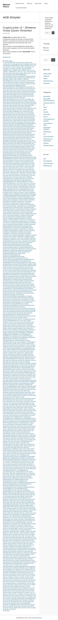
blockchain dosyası (20, 146)
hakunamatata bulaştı (15, 355)
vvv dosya (27, 575)
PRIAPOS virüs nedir (7, 459)
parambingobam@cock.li (9, 444)
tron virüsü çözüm (7, 535)
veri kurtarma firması (8, 567)
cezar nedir (22, 172)
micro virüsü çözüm (13, 415)
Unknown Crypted (26, 557)
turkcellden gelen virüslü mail (9, 552)
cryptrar (32, 236)
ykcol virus (8, 598)
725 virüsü (10, 82)
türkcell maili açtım (12, 551)
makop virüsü (9, 407)
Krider (27, 389)
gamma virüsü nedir (12, 328)
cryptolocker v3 (31, 219)
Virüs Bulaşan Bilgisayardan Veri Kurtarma (12, 571)
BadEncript (24, 125)
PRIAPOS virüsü (16, 459)
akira (7, 100)
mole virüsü (11, 421)
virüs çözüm (6, 572)
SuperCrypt (19, 520)
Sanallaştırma (47, 131)
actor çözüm (6, 89)
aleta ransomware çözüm (18, 102)
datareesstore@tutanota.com (26, 247)
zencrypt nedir (9, 606)
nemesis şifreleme (22, 428)
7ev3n (33, 83)
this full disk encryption (12, 528)
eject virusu (8, 285)
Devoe (10, 265)
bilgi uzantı (23, 132)
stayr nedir (20, 517)
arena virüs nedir (26, 109)
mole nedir (28, 419)
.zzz (32, 73)
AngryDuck (5, 106)
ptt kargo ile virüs (15, 462)
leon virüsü (24, 395)
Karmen (23, 381)
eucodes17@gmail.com (16, 302)
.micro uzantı (8, 73)
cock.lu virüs (22, 176)
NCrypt (15, 427)
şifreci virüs (22, 505)
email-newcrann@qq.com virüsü (20, 288)
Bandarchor (30, 125)
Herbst (13, 363)
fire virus (7, 317)
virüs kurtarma (21, 572)
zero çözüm (24, 606)
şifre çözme (19, 502)
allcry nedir (11, 105)
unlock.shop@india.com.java (20, 558)
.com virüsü (18, 68)
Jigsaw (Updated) (14, 378)
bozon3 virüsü (23, 152)
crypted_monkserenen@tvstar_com (26, 198)
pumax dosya (29, 467)
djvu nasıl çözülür (15, 268)
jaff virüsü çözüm (20, 373)
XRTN (32, 590)
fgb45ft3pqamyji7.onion (8, 308)
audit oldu (26, 117)
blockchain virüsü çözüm (9, 147)
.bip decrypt (8, 67)
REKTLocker (6, 485)
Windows (46, 143)
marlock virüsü (31, 409)
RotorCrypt (5, 494)
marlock (25, 409)
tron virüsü (32, 534)
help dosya (27, 360)
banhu (4, 126)
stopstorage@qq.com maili (9, 520)
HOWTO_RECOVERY (15, 367)
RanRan (31, 471)
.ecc (31, 70)
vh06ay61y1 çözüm (24, 567)
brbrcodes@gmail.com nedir (29, 157)
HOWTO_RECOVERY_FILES (27, 367)
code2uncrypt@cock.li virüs (20, 178)
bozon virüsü (12, 152)
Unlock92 (5, 560)
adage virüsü (6, 91)
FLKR (15, 319)
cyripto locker (17, 241)
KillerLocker (21, 384)
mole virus (5, 421)
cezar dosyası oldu (14, 172)
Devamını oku (6, 57)
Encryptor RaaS (13, 297)
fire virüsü (12, 317)
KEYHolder (5, 384)
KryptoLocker (28, 392)
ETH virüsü (32, 300)
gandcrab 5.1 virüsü (16, 329)
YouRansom (6, 604)
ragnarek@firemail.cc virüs (9, 471)
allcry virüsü (17, 105)
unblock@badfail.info (25, 555)
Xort (30, 590)
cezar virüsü (28, 172)
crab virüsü (15, 187)
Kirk (31, 384)
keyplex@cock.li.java (13, 384)
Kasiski (27, 381)
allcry (7, 105)
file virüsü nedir (9, 312)
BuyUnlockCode (26, 163)
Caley (33, 164)
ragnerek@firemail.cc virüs (22, 471)
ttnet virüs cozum (7, 541)
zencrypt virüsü (17, 606)
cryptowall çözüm (7, 235)
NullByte (21, 438)
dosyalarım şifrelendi (18, 280)
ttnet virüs (31, 540)
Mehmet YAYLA (6, 6)
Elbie (22, 285)
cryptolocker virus (7, 221)
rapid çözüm (32, 473)
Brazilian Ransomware (8, 157)
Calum (9, 166)
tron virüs (27, 534)
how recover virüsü (12, 364)
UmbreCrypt (16, 555)
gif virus (19, 343)
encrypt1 (5, 289)
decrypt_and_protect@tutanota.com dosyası (13, 256)
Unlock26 (30, 558)
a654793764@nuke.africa (9, 86)
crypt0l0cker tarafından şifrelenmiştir (11, 195)
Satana (4, 497)
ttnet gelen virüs (17, 540)
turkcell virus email (28, 551)
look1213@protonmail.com (23, 403)
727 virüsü (27, 83)
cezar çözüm (32, 170)
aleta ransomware (7, 102)
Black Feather (6, 141)
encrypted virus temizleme (9, 294)
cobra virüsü (9, 175)
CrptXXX (24, 190)
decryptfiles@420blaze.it (14, 260)
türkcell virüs (20, 551)
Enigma (19, 297)
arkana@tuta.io (16, 111)
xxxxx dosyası (28, 595)
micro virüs (5, 415)
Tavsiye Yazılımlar (48, 136)
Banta (25, 126)
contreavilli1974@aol (23, 186)
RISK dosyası (30, 491)
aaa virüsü (29, 86)
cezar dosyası (6, 172)
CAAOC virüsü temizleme (18, 164)
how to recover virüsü (24, 366)
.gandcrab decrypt (12, 71)
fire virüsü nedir (18, 317)
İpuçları (10, 60)
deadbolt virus (6, 251)
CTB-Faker (26, 239)
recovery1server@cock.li (25, 483)
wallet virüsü (6, 578)
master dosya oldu (27, 410)
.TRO (24, 73)
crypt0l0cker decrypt (18, 193)
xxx (31, 592)
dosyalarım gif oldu (16, 279)
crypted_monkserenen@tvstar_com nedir (12, 199)
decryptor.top (32, 262)
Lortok (32, 403)
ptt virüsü (16, 467)
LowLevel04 (11, 404)
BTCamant (5, 163)
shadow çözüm (17, 499)
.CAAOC (13, 67)
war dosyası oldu (16, 580)
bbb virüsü (13, 128)
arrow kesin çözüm (19, 112)
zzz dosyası (6, 609)
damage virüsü (6, 244)
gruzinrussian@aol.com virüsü (28, 349)
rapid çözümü (6, 474)
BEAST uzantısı (6, 129)
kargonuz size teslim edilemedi (21, 380)
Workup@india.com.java (16, 587)
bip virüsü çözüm (25, 137)
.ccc (33, 67)
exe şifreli (26, 302)
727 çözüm (16, 83)
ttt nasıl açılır (25, 543)
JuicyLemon (6, 380)
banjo (7, 126)
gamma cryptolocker (12, 325)
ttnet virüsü (22, 541)
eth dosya (9, 299)
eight (26, 283)
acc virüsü (15, 88)
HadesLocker (6, 355)
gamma (4, 325)
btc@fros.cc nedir (19, 161)
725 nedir (5, 82)
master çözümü (12, 410)
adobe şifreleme (13, 94)
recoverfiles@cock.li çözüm (9, 482)
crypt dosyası (20, 192)
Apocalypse (28, 106)
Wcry (7, 581)
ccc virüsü (25, 167)
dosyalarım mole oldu (8, 280)
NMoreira (8, 436)
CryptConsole (14, 198)
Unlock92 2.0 (11, 560)
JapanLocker (15, 375)
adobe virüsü (6, 96)
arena (25, 108)
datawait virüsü (21, 248)
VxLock (31, 577)
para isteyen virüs (25, 442)
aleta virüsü (27, 102)
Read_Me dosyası (7, 477)
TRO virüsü (16, 532)
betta (28, 129)
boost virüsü (6, 151)
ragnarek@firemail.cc (23, 470)
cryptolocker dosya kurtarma (23, 209)
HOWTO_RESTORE (7, 369)
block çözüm (10, 143)
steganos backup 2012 (28, 517)
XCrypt (23, 590)
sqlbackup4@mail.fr (26, 515)
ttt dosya (28, 541)
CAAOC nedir (9, 164)
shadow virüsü (23, 500)
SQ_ (11, 515)
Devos (17, 265)
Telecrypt (28, 523)
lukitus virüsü (9, 406)
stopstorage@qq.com (29, 519)
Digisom (16, 267)
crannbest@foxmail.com (13, 189)
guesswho (5, 352)
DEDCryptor (24, 264)
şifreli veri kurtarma (23, 509)
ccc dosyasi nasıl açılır (12, 167)
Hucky (13, 369)
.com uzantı (12, 68)
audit (15, 117)
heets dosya (28, 358)
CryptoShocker (13, 231)
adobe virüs (20, 94)
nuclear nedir (32, 436)
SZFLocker (29, 522)
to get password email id (25, 529)
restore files (19, 487)
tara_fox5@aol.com (7, 523)
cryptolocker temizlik (13, 219)
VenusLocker (27, 563)
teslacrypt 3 (20, 525)
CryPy (18, 239)
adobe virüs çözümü (28, 94)
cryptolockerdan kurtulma (27, 227)
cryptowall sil (28, 235)
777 (31, 83)
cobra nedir (29, 173)
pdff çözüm (13, 447)
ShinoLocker (9, 502)
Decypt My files (17, 264)
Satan (31, 496)
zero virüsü (5, 607)
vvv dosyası (10, 577)
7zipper (7, 85)
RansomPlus (13, 473)
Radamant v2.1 (14, 470)
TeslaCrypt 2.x (13, 525)
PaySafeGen (16, 445)
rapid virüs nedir (19, 474)
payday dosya (22, 444)
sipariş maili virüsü (17, 511)
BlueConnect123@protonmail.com (23, 147)
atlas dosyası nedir (21, 115)
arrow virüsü (21, 114)
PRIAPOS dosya (6, 457)
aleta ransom (31, 100)
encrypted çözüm (26, 289)
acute (29, 89)
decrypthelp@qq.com (25, 260)
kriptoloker (11, 392)
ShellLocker (30, 500)
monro (15, 421)
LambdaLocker (10, 393)
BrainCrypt (5, 155)
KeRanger (5, 383)
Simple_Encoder (32, 509)
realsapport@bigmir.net (8, 479)
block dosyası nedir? (26, 143)
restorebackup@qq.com (28, 487)
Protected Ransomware (15, 461)
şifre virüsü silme (14, 503)
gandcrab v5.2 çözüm (17, 335)
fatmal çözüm (31, 305)
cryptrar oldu (13, 238)
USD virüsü (8, 561)
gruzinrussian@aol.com (17, 348)
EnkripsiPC (31, 297)
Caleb (26, 164)
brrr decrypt (22, 158)
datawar (28, 248)
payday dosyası (30, 444)
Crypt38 (8, 198)
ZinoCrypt (24, 607)
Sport (8, 515)
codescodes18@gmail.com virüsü (24, 181)
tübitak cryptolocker (27, 545)
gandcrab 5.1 (30, 328)
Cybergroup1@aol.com (8, 241)
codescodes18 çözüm (15, 180)
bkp (30, 140)
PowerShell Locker (24, 456)
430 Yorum (7, 610)
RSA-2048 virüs (21, 494)
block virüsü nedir (11, 146)
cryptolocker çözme (7, 207)
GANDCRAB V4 (22, 332)
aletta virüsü (18, 103)
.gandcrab (5, 71)
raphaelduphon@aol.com (22, 473)
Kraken (19, 387)
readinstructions (15, 477)
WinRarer (16, 586)
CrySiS (21, 239)
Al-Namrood (12, 100)
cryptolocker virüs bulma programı (20, 221)
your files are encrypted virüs (15, 601)
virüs (34, 569)
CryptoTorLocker (21, 231)
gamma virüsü (11, 326)
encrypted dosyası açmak (9, 293)
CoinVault (25, 183)
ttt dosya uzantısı (12, 543)
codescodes (31, 178)
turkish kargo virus (10, 554)
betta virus (21, 131)
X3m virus (12, 590)
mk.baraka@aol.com (8, 418)
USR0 (21, 561)
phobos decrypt (11, 450)
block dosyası (17, 143)
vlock (19, 575)
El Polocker (17, 285)
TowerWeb (22, 531)
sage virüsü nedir (16, 496)
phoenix (21, 451)
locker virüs (27, 399)
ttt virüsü (20, 545)
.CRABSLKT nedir (16, 70)
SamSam (22, 496)
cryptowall (28, 231)
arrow (21, 111)
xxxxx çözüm (21, 595)
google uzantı (28, 346)
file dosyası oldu (25, 311)
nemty (14, 430)
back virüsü (12, 123)
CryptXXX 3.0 (6, 239)
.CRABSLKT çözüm (7, 70)
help (23, 360)
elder (28, 285)
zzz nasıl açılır (12, 609)
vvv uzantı (15, 577)
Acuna (25, 89)
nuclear (19, 436)
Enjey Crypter (25, 297)
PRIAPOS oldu (23, 457)
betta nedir (16, 131)
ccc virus (20, 167)
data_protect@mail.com (8, 245)
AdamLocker (33, 91)
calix (4, 166)
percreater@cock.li (7, 448)
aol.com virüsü (21, 106)
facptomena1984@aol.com (17, 303)
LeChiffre (14, 395)
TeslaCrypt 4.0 (6, 526)
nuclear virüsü (12, 438)
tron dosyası (15, 534)
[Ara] (53, 60)
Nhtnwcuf (13, 435)
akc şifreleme (28, 99)
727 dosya (21, 83)
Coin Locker (19, 183)
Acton (30, 88)
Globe (4, 344)
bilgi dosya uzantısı (15, 132)
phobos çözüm (26, 448)
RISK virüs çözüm (12, 493)
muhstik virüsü (19, 425)
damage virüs (29, 242)
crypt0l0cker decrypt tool (30, 193)
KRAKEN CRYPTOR (26, 387)
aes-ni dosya (10, 97)
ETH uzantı (13, 300)
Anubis (10, 106)
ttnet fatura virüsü (17, 538)
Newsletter (46, 83)
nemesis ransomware (12, 428)
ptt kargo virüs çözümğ (12, 464)
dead (26, 250)
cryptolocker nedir (7, 213)
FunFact (11, 322)
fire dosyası (30, 315)
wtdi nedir (9, 589)
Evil (23, 302)
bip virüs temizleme (10, 137)
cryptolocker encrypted (19, 210)
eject (4, 285)
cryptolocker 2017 (14, 204)
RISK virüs (5, 493)
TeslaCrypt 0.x (6, 525)
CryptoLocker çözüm (18, 207)
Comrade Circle (13, 186)
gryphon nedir (22, 351)
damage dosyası (7, 242)
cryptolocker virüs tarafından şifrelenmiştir (20, 222)
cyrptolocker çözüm (26, 241)
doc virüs (5, 271)
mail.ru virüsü (25, 406)
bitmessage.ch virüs (7, 140)
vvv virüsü (26, 577)
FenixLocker (22, 306)
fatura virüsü (6, 306)
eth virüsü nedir (6, 302)
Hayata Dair (46, 114)
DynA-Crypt (25, 282)
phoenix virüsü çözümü (26, 453)
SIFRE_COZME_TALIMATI (13, 505)
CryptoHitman (13, 202)
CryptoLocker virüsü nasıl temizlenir (14, 224)
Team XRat (23, 523)
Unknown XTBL (9, 558)
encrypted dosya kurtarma (13, 291)
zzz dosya (33, 607)
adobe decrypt (17, 92)
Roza (10, 494)
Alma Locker (24, 105)
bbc (17, 128)
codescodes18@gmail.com (9, 181)
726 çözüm (16, 82)
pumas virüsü (22, 467)
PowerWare (32, 456)
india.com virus (6, 370)
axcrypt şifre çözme (7, 120)
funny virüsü (10, 323)
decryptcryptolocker (18, 259)
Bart (32, 126)
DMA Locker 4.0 (12, 270)
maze (27, 412)
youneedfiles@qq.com (30, 598)
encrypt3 (14, 289)
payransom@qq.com (8, 445)
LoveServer (5, 404)
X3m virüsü (18, 590)
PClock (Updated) (28, 445)
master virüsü (19, 412)
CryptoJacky (21, 202)
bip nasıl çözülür (28, 135)
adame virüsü (26, 91)
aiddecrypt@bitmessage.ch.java (10, 99)
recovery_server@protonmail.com (11, 483)
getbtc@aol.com (23, 338)
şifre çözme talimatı (26, 502)
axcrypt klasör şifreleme (29, 118)
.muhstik (21, 73)
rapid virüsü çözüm (11, 476)
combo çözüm (16, 184)
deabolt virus (21, 250)
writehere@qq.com (27, 587)
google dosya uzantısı (19, 346)
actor (34, 88)
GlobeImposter (13, 344)
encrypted (19, 289)
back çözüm (13, 121)
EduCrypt (18, 283)
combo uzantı (31, 184)
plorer (8, 454)
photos (34, 453)
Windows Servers (48, 145)
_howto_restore (6, 63)
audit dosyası (20, 117)
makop (30, 406)
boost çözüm (6, 149)
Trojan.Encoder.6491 (24, 532)
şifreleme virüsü (29, 505)
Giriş (44, 158)
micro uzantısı (32, 413)
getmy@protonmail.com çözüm (22, 340)
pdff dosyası (20, 447)
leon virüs (19, 395)
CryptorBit (25, 230)
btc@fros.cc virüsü (28, 161)
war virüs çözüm (29, 580)
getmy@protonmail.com (8, 340)
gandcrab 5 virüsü (22, 328)
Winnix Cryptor (10, 586)
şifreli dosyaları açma (13, 509)
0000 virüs (25, 79)
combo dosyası (24, 184)
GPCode (9, 348)
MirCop (12, 416)
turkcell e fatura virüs (21, 549)
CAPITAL (21, 166)
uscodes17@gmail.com (26, 560)
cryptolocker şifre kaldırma (13, 215)
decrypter (5, 260)
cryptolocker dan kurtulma (9, 209)
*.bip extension (9, 77)
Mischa (21, 416)
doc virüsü (10, 271)
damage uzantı (21, 242)
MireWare (16, 416)
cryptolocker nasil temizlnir (12, 212)
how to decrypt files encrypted (25, 364)
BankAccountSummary (15, 126)
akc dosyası (21, 99)
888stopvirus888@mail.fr (16, 85)
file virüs (31, 311)
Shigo (4, 502)
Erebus (4, 299)
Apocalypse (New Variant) (9, 108)
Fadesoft (26, 303)
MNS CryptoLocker (10, 419)
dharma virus (10, 267)
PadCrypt (18, 442)
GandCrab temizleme (13, 332)
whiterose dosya (27, 584)
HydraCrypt (19, 369)
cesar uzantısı (19, 170)
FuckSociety (6, 322)
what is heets (10, 584)
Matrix (24, 412)
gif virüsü (23, 343)
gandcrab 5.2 (25, 329)
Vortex (22, 575)
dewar (21, 265)
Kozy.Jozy (24, 386)
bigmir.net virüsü (7, 132)
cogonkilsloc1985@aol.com (9, 183)
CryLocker (5, 192)
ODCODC (8, 439)
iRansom (8, 372)
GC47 (13, 337)
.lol (21, 71)
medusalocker (10, 413)
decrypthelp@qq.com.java (9, 262)
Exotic (30, 302)
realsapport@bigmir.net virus (21, 479)
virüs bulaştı (26, 571)
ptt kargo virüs (22, 462)
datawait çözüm (6, 248)
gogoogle (32, 344)
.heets (19, 71)
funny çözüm (20, 322)
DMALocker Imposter (22, 270)
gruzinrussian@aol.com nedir (13, 349)
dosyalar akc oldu (16, 274)
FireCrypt (25, 317)
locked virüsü (15, 399)
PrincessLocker (24, 459)
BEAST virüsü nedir (21, 129)
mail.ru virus (19, 406)
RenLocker (17, 485)
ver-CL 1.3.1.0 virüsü (13, 564)
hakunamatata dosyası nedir (27, 355)
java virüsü (27, 377)
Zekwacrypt (27, 604)
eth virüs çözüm (25, 300)
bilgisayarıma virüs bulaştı (23, 134)
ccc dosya (26, 166)
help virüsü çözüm (13, 361)
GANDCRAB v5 (30, 332)
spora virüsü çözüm (14, 514)
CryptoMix (5, 230)
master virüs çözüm (10, 412)
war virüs (23, 580)
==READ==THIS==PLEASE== (15, 79)
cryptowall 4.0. (27, 233)
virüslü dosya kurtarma (21, 574)
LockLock (17, 401)
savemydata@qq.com (12, 497)
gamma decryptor (21, 325)
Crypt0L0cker (31, 192)
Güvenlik (6, 60)
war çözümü (25, 578)
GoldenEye (5, 346)
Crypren (15, 192)
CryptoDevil (13, 201)
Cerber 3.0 (5, 169)
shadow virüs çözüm (15, 500)
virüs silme (27, 572)
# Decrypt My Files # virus (19, 77)
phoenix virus (9, 453)
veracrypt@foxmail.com (8, 566)
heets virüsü (14, 360)
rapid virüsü (26, 474)
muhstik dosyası (10, 424)
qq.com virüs (26, 468)
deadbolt (30, 250)
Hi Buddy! (28, 363)
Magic (13, 406)
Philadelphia (15, 448)
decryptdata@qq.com (29, 259)
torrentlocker (6, 531)
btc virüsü (20, 160)
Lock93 (22, 398)
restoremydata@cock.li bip (20, 488)
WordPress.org (47, 165)
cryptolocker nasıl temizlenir (26, 212)
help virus (33, 360)
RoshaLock (32, 493)
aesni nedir (22, 97)
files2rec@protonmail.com (23, 314)
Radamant (7, 470)
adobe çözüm (9, 92)
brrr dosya (28, 158)
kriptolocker (5, 392)
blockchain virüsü (29, 146)
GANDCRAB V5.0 (7, 334)
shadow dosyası (26, 499)
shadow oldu (6, 500)
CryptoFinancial (20, 201)
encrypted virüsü (20, 294)
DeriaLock (30, 264)
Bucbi (9, 163)
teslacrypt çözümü (23, 526)
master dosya (19, 410)
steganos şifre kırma (19, 519)
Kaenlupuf (11, 380)
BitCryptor (28, 138)
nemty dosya (20, 430)
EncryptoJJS (6, 297)
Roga (24, 493)
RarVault (27, 476)
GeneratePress (38, 617)
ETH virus (18, 300)
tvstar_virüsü (6, 555)
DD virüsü (12, 250)
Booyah (11, 151)
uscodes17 (17, 560)
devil (7, 265)
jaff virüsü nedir (28, 373)
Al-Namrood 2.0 (19, 100)
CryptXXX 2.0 (32, 238)
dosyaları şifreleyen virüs (25, 276)
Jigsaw (7, 378)
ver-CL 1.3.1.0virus (23, 564)
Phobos (20, 448)
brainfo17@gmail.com (13, 155)
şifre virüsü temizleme (24, 503)
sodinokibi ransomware (19, 512)
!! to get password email (16, 63)
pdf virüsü (8, 447)
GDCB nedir (32, 337)
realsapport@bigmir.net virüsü (10, 480)
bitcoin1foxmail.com (10, 138)
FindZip (20, 315)
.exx (33, 70)
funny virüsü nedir (17, 323)
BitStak (14, 140)
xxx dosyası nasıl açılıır (28, 593)
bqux (29, 152)
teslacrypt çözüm (14, 526)
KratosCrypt (23, 389)
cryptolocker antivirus (11, 205)
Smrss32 (5, 512)
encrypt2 (9, 289)
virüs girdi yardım (13, 572)
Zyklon (28, 607)
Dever (4, 265)
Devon (13, 265)
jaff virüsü (13, 373)
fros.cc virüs (23, 320)
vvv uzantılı (21, 577)
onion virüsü (16, 441)
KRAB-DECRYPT (13, 387)
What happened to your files (24, 583)
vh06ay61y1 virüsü (19, 569)
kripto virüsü (17, 390)
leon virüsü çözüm (31, 395)
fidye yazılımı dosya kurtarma (14, 311)
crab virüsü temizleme (24, 187)
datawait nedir (14, 248)
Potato (11, 456)
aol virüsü (14, 106)
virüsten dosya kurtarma (11, 575)
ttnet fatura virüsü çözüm (28, 538)
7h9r (4, 85)
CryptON (20, 230)
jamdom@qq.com (7, 375)
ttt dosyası (19, 543)
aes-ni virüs (16, 97)
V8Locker (28, 561)
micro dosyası (17, 413)
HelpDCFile (27, 361)
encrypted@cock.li (22, 296)
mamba (16, 409)
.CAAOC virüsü (27, 67)
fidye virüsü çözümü (24, 309)
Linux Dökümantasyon (21, 7)
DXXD (20, 282)
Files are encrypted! (18, 312)
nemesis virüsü (30, 428)
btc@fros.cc (12, 161)
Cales (29, 164)
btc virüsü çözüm (27, 160)
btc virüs (15, 160)
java (20, 375)
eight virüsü (31, 283)
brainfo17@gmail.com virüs (25, 155)
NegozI (19, 427)
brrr (18, 158)
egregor (23, 283)
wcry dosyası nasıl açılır (21, 581)
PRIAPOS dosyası (15, 457)
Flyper (18, 319)
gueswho (5, 354)
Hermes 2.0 (22, 363)
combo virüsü (6, 186)
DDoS (16, 250)
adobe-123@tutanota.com (16, 96)
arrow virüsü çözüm (29, 114)
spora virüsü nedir (24, 514)
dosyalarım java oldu (27, 279)
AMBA (32, 105)
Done (19, 271)
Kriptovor (22, 392)
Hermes (17, 363)
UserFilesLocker (15, 561)
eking (13, 285)
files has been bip (28, 312)
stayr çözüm (14, 517)
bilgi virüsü (28, 132)
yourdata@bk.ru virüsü (14, 604)
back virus (29, 121)
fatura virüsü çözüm (14, 306)
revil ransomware (18, 491)
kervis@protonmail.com (13, 383)
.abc (35, 65)
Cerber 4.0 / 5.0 (12, 169)
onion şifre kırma (28, 439)
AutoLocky (20, 118)
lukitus (16, 404)
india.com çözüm (30, 369)
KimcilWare (27, 384)
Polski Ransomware (24, 454)
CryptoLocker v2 (23, 219)
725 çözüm (17, 80)
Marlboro (21, 409)
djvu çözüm (27, 267)
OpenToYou (5, 442)
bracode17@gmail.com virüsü (24, 154)
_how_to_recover (20, 62)
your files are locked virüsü (12, 603)
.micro (24, 71)
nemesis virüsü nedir (7, 430)
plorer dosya (13, 454)
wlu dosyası (22, 586)
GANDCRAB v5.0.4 (7, 335)
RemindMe (11, 485)
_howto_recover (28, 62)
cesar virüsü (25, 170)
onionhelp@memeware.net (26, 441)
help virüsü (5, 361)
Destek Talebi (38, 3)
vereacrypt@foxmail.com (21, 566)
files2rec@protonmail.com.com (10, 315)
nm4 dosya (25, 435)
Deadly (19, 251)
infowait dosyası (28, 370)
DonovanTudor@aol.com (26, 271)
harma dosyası (28, 357)
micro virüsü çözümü (23, 415)
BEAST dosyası (30, 128)
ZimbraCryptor (17, 607)
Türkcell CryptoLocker (11, 549)
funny (15, 322)
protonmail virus (25, 461)
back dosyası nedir (21, 121)
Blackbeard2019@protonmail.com (25, 141)
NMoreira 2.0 (14, 436)
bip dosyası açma (11, 135)
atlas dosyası (13, 115)
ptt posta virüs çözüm (16, 465)
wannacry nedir (18, 578)
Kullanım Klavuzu (20, 3)
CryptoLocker (6, 204)
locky (22, 401)
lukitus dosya (22, 404)
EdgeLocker (12, 283)
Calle (7, 166)
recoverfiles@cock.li (22, 480)
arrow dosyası (10, 112)
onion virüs (10, 441)
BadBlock (19, 125)
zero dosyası (31, 606)
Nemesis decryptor (26, 427)
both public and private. (19, 151)
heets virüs (8, 360)
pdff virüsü (26, 447)
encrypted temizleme (29, 293)
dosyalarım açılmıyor (19, 277)
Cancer (17, 166)
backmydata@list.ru (31, 123)
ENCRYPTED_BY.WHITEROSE (10, 296)
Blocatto (5, 143)
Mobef (17, 419)
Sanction (27, 496)
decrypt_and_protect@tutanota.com (11, 254)
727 (12, 83)
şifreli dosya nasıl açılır (22, 508)
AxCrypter (24, 120)
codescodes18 (6, 180)
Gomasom (11, 346)
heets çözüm (21, 358)
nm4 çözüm (19, 435)
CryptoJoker (27, 202)
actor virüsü (18, 89)
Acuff (22, 89)
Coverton (30, 186)
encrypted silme (19, 293)
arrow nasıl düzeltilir (28, 112)
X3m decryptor (6, 590)
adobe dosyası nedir (26, 92)
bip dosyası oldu (20, 135)
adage (32, 89)
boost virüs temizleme (28, 149)
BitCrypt (18, 138)
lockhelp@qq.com (10, 401)
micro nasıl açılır (25, 413)
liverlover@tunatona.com (9, 398)
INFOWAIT (13, 370)
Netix (19, 431)
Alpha (28, 105)
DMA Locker (27, 268)
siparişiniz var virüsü (27, 511)
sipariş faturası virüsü (8, 511)
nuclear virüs (6, 438)
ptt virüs (11, 467)
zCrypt (22, 604)
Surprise (24, 520)
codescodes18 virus (26, 180)
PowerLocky (17, 456)
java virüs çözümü (20, 377)
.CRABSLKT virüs (25, 70)
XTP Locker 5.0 (26, 592)
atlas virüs (5, 117)
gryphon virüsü (29, 351)
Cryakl (28, 190)
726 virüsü (8, 83)
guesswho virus (20, 352)
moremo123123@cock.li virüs (25, 421)
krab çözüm (30, 386)
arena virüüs (9, 111)
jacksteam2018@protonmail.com (27, 372)
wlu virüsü (27, 586)
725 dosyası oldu (31, 80)
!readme (22, 65)
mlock (4, 419)
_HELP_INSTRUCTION (9, 62)
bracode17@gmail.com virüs (9, 154)
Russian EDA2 (28, 494)
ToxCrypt (27, 531)
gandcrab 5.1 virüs (7, 329)
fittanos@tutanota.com (8, 319)
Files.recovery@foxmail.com (9, 314)
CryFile (32, 190)
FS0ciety (29, 320)
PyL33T (14, 468)
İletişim (46, 3)
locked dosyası (28, 398)
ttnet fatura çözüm (20, 537)
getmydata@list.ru (21, 341)
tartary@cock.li (16, 523)
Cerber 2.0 (30, 167)
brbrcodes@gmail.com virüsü (10, 158)
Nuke (17, 438)
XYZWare (8, 596)
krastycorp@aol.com (15, 389)
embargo (31, 288)
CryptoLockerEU (23, 228)
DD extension (6, 250)
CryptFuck (25, 199)
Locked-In (21, 399)
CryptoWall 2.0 (6, 233)
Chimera (34, 172)
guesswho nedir (12, 352)
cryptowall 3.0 (13, 233)
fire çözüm (24, 315)
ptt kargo (8, 462)
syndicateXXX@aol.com (20, 522)
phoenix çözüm (27, 451)
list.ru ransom (6, 396)
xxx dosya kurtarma (11, 593)
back (9, 121)
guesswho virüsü (29, 352)
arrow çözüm (26, 111)
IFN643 (24, 369)
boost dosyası (13, 149)
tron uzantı (21, 534)
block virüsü (23, 144)
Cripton (20, 190)
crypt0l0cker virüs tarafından (23, 196)
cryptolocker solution (20, 216)
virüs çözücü (32, 571)
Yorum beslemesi (48, 163)
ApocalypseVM (19, 108)
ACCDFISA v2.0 (22, 88)
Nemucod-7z (14, 431)
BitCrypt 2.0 (23, 138)
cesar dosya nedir (29, 169)
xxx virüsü (15, 595)
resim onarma (23, 485)
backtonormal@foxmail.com (9, 125)
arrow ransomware (7, 114)
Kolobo (4, 386)
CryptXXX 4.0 (13, 239)
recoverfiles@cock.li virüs (22, 482)
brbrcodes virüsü (18, 157)
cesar (23, 169)
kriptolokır (17, 392)
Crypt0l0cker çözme (8, 193)
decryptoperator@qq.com (22, 262)
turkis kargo (20, 552)
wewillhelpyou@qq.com (11, 583)
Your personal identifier (24, 603)
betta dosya (10, 131)
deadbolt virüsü (14, 251)
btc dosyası (10, 160)
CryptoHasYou (6, 202)
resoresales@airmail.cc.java (9, 487)
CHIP (4, 173)
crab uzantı (9, 187)
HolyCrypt (5, 364)
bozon (26, 151)
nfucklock (31, 433)
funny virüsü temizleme (27, 323)
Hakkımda (29, 3)
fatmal (25, 305)
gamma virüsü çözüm (20, 326)
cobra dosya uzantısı (13, 173)
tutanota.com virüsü (29, 554)
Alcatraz (26, 100)
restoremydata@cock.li (8, 488)
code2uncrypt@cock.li (8, 178)
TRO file (11, 532)
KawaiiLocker (33, 381)
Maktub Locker (10, 409)
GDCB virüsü (16, 338)
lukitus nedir (28, 404)
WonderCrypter (6, 587)
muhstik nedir (18, 424)
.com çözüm (6, 68)
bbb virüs (8, 128)
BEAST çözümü (22, 128)
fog (21, 319)
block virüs (8, 144)
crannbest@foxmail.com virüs (26, 189)
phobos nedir (26, 450)
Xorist (27, 590)
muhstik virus (12, 425)
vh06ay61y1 (16, 567)
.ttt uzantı (28, 73)
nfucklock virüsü (7, 435)
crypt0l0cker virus (25, 195)
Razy (30, 476)
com (29, 183)
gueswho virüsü (11, 354)
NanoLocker (30, 425)
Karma (19, 381)
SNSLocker (10, 512)
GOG (28, 344)
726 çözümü (22, 82)
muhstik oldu (25, 424)
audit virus (31, 117)
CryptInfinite (31, 199)
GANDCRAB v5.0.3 (25, 334)
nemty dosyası (26, 430)
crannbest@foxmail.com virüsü (10, 190)
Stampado (5, 517)
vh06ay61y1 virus (10, 569)
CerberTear (19, 169)
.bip (4, 67)
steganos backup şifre (8, 519)
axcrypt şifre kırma (17, 120)
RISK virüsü (19, 493)
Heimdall (20, 360)
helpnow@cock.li (7, 363)
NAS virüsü (10, 427)
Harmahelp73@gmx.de (11, 358)
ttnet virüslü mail (15, 541)
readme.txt (29, 477)
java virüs (13, 377)
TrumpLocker (21, 535)
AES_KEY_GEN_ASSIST (28, 96)
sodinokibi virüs (29, 512)
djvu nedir (21, 268)
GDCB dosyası (25, 337)
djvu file (8, 268)
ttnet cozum (28, 535)
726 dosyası (29, 82)
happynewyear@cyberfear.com (17, 357)
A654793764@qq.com (21, 86)
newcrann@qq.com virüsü (9, 433)
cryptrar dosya (6, 238)
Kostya (19, 386)
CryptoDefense (6, 201)
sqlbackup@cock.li (16, 515)
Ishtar (12, 372)
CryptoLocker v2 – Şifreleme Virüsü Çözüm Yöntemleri (19, 29)
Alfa (22, 103)
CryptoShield (6, 231)
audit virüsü (14, 118)
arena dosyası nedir (11, 109)
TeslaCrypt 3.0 (27, 525)
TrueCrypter (15, 535)
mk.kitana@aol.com (18, 418)
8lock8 (23, 85)
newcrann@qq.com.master (22, 433)
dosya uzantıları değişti (25, 273)
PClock (21, 445)
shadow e (32, 499)
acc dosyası (9, 88)
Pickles (4, 454)
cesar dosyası (6, 170)
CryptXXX (26, 238)
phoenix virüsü (16, 453)
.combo (23, 68)
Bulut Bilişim (46, 96)
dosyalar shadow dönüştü (13, 276)
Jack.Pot (16, 372)
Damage (34, 241)
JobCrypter (21, 378)
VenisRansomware (19, 563)
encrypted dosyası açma (26, 291)
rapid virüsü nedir (20, 476)
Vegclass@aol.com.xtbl (8, 563)
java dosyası (30, 375)
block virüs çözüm (15, 144)
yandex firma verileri (16, 596)
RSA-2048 (14, 494)
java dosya (23, 375)
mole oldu (33, 419)
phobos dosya (18, 450)
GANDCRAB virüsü (27, 335)
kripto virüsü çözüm (25, 390)
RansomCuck (6, 473)
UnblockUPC (6, 557)
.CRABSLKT (28, 68)
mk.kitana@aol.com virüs (29, 418)
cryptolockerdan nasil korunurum (10, 228)
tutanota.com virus (19, 554)
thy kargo (20, 528)
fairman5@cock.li (15, 305)
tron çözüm (9, 534)
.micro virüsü (15, 73)
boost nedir (20, 149)
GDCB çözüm (18, 337)
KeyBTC (32, 383)
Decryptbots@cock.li (8, 259)
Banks (22, 126)
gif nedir (14, 343)
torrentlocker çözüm (14, 531)
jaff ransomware (7, 373)
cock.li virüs (32, 175)
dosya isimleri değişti (14, 273)
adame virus (19, 91)
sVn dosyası (30, 520)
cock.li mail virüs (16, 175)
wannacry (11, 578)
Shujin (14, 502)
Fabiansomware (6, 303)
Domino (15, 271)
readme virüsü (23, 477)
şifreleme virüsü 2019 (8, 506)
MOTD (34, 421)
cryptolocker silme (10, 216)
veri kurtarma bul (31, 566)
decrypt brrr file (21, 253)
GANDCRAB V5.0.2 (16, 334)
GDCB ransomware (7, 338)
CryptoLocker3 (16, 227)
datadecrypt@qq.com (13, 247)
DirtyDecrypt (21, 267)
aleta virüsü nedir (11, 103)
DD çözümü (33, 248)
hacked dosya (19, 354)
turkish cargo (26, 552)
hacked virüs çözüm (28, 354)
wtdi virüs (19, 589)
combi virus (9, 184)
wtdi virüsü (25, 589)
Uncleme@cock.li (14, 557)
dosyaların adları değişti (8, 282)
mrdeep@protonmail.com (13, 422)
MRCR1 (4, 422)
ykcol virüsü (14, 598)
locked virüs (8, 399)
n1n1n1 (25, 425)
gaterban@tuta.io (7, 337)
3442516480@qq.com (8, 80)
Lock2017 (17, 398)
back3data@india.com (20, 123)
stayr (9, 517)
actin (27, 88)
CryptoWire (27, 236)
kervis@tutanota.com (25, 383)
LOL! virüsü (14, 403)
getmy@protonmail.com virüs (10, 341)
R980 (31, 468)
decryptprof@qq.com (8, 264)
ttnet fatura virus (29, 537)
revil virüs (24, 491)
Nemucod (8, 431)
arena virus (19, 109)
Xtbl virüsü (19, 592)
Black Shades (13, 141)
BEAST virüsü (14, 129)
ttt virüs (15, 545)
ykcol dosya (24, 596)
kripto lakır (5, 390)
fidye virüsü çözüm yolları (13, 309)
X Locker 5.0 (31, 589)
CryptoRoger (32, 230)
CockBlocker (29, 176)
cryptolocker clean (21, 205)
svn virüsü (12, 522)
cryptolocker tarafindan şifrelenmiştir (16, 218)
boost (33, 147)
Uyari (24, 561)
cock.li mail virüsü (24, 175)
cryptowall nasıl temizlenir (18, 235)
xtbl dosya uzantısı (7, 592)
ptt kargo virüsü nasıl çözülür (25, 464)
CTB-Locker (32, 239)
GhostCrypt (9, 343)
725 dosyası (23, 80)
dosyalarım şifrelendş (29, 280)
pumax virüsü (9, 468)
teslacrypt (33, 523)
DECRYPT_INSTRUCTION (9, 257)
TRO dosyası (6, 532)
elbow (24, 285)
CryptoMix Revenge (13, 230)
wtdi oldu (14, 589)
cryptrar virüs (20, 238)
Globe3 (8, 344)
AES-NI (4, 97)
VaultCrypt (33, 561)
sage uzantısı (8, 496)
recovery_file (32, 482)
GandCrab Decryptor (20, 331)
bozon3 (18, 152)
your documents (23, 599)
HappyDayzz (6, 357)
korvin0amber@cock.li (12, 386)
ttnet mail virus (25, 540)
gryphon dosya (14, 351)
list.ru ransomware (14, 396)
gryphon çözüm (6, 351)
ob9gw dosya (27, 438)
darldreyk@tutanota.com (16, 244)
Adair (10, 91)
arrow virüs (15, 114)
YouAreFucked (20, 598)
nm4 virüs (30, 435)
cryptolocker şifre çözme (18, 213)
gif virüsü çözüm (30, 343)
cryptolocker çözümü (29, 207)
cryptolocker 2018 (23, 204)
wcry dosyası (12, 581)
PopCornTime (6, 456)
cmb (7, 173)
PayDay (17, 444)
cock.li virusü (16, 176)
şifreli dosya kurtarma (12, 508)
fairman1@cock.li (7, 305)
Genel (45, 107)
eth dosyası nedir (16, 299)
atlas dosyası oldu (30, 115)
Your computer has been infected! (11, 599)
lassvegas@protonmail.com (21, 393)
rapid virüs (12, 474)
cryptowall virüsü (12, 236)
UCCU (11, 555)
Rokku (27, 493)
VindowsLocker (28, 569)
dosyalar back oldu (25, 274)
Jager (34, 373)
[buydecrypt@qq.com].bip (24, 76)
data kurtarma (26, 244)
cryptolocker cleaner (31, 205)
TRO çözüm (33, 531)
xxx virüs (10, 595)
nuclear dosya (25, 436)
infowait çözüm (19, 370)
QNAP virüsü (20, 468)
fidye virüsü (17, 308)
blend (34, 141)
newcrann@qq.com (25, 431)
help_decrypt (21, 361)
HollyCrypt (33, 363)
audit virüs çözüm (7, 118)
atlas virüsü (11, 117)
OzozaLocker (12, 442)
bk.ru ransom (20, 140)
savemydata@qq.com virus (24, 497)
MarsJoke (5, 410)
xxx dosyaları (19, 593)
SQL (44, 134)
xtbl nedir (14, 592)
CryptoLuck (30, 228)
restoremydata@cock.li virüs (9, 490)
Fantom (22, 305)
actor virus (11, 89)
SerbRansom (6, 499)
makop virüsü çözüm (18, 407)
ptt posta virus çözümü (27, 465)
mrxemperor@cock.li (24, 422)
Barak (29, 126)
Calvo (13, 166)
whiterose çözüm (18, 584)
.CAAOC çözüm (20, 67)
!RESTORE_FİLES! (29, 65)
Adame (14, 91)
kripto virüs (11, 390)
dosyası (16, 282)
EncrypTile (29, 296)
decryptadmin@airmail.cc (22, 257)
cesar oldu (12, 170)
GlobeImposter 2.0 (22, 344)
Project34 (7, 461)
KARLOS (16, 381)
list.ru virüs (21, 396)
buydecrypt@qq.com (17, 163)
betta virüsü (27, 131)
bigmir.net (33, 131)
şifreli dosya (16, 506)
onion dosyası (20, 439)
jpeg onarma (28, 378)
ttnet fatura (12, 537)
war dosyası (8, 580)
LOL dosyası (27, 401)
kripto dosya (33, 389)
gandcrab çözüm (11, 331)
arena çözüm (30, 108)
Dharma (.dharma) (27, 265)
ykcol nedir (30, 596)
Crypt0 (26, 192)
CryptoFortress (28, 201)
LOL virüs (8, 403)
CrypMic (10, 192)
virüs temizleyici (12, 574)
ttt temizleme (10, 545)
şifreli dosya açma (24, 506)
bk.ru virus (26, 140)
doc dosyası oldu (31, 270)
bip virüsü (18, 137)
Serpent (11, 499)
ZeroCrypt (11, 607)
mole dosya (22, 419)
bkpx (33, 140)
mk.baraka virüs (27, 416)
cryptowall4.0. (20, 236)
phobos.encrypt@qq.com (12, 451)
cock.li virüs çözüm (7, 176)
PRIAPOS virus (30, 457)
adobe (4, 92)
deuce (34, 264)
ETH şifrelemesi (24, 299)
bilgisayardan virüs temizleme (10, 134)
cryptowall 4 (21, 233)
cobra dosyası (22, 173)
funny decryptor (27, 322)
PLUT (18, 454)
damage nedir (14, 242)
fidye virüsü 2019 (25, 308)
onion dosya (14, 439)
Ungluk (20, 557)
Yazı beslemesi (47, 161)
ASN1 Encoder (6, 115)
